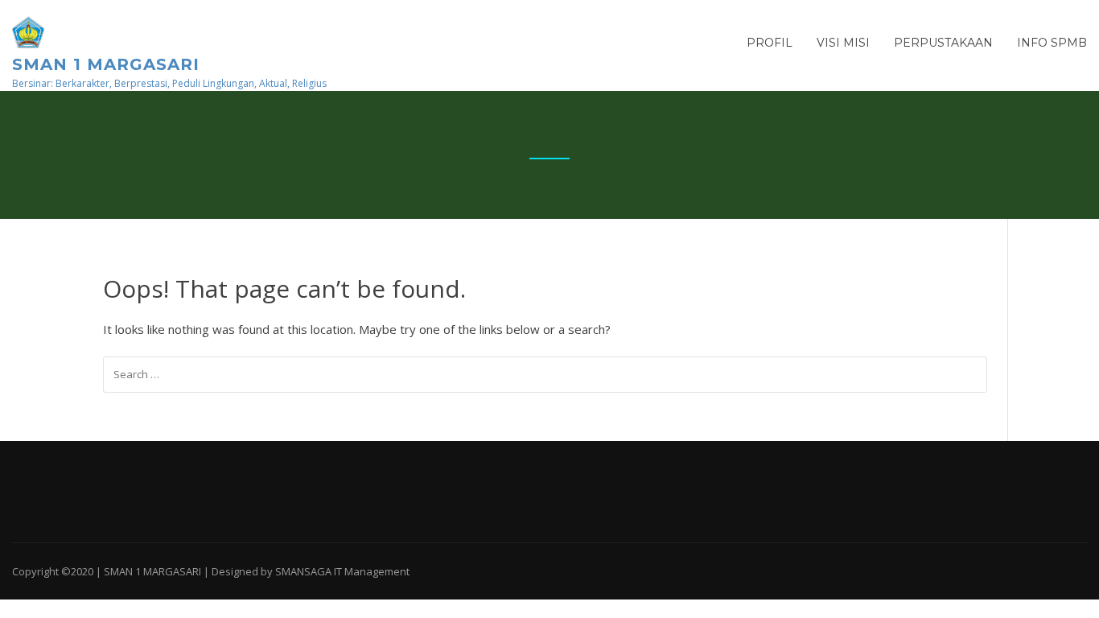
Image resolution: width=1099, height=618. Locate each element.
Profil (769, 42)
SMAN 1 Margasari (106, 64)
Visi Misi (843, 42)
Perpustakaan (943, 42)
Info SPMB (1052, 42)
